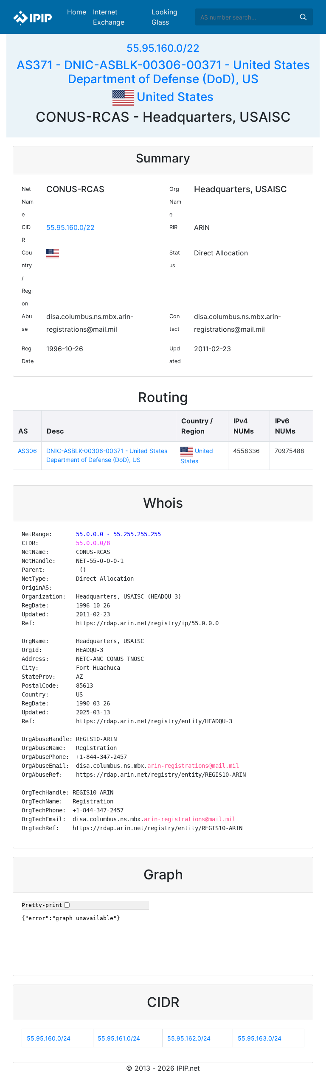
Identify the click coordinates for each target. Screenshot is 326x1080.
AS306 (27, 450)
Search (303, 17)
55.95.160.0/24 (48, 1038)
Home (76, 12)
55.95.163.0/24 (259, 1038)
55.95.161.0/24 (119, 1038)
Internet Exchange (108, 17)
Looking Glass (164, 17)
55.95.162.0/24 (189, 1038)
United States (174, 97)
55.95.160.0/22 (163, 48)
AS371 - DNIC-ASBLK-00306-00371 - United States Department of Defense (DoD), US (163, 72)
